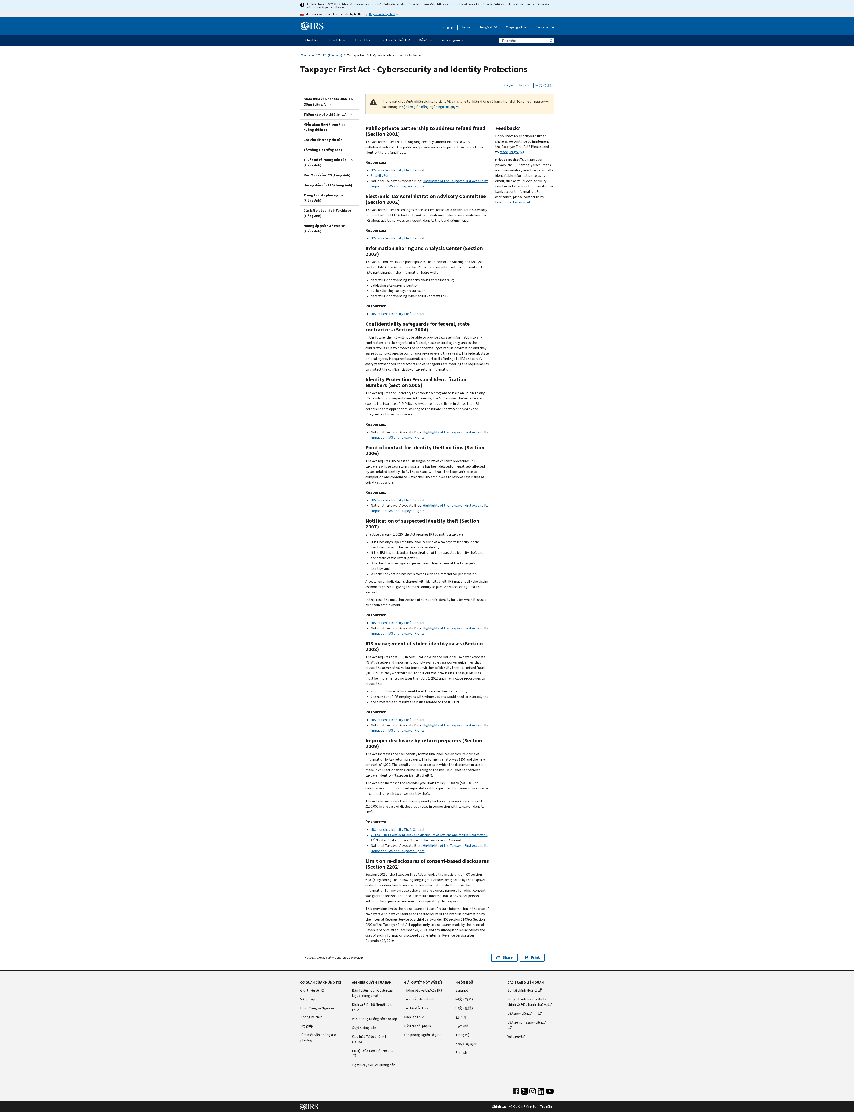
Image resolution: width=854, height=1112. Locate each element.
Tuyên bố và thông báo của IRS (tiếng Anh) (328, 162)
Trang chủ (307, 55)
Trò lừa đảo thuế (416, 1008)
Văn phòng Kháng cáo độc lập (374, 1018)
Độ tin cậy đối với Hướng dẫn (373, 1065)
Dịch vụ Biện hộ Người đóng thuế (373, 1007)
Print (535, 957)
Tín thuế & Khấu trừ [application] (395, 40)
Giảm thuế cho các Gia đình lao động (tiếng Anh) (328, 102)
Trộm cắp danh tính (419, 999)
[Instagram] (532, 1090)
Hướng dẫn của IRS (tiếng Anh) (328, 185)
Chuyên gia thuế (516, 27)
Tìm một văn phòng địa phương (318, 1037)
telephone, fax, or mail (512, 202)
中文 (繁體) (544, 85)
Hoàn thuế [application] (363, 40)
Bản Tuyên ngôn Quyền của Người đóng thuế (372, 993)
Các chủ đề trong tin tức (323, 139)
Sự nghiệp (307, 999)
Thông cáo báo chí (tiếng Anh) (328, 114)
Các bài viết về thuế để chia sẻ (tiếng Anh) (327, 213)
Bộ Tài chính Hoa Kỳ (522, 990)
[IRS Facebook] (516, 1090)
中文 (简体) (464, 999)
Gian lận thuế (414, 1017)
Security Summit (383, 175)
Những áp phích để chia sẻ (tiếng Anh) (324, 228)
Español (525, 85)
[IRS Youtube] (550, 1090)
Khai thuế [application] (312, 40)
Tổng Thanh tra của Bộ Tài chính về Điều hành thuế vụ (527, 1002)
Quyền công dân (364, 1027)
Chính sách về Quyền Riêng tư (514, 1106)
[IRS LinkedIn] (541, 1090)
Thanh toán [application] (337, 40)
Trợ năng (547, 1106)
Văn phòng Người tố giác (422, 1034)
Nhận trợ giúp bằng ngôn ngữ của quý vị (429, 106)
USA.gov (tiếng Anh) (522, 1013)
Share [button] (508, 957)
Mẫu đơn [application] (425, 40)
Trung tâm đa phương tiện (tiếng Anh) (325, 198)
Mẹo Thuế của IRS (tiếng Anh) (327, 175)
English (509, 85)
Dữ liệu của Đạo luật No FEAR (374, 1050)
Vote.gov (514, 1036)
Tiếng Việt (486, 27)
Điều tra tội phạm (417, 1026)
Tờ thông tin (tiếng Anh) (323, 149)
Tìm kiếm (551, 40)
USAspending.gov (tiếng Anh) (529, 1022)
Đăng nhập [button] (543, 27)
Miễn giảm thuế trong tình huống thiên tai (324, 127)
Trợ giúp (447, 27)
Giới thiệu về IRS (312, 990)
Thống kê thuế (311, 1017)
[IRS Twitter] (524, 1090)
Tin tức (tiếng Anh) (330, 55)
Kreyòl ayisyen (466, 1043)
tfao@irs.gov (509, 152)
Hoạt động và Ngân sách (318, 1008)
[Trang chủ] (312, 24)
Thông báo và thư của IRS (423, 990)
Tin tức (466, 27)
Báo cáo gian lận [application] (453, 40)
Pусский (461, 1026)
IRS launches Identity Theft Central (397, 170)
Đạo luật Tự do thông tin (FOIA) (370, 1039)
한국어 (460, 1017)
